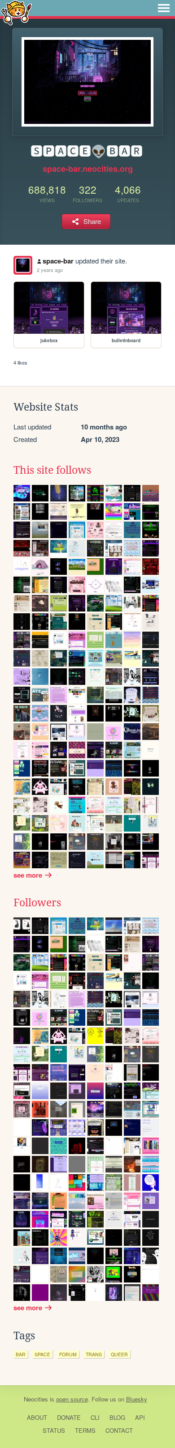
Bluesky (136, 1399)
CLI (95, 1417)
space (42, 1354)
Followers (37, 903)
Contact (119, 1430)
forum (68, 1354)
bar (21, 1354)
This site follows (52, 470)
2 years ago (50, 269)
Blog (117, 1417)
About (37, 1417)
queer (119, 1354)
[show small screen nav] (164, 8)
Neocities (36, 1399)
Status (54, 1430)
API (140, 1417)
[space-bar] (23, 265)
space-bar (58, 261)
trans (94, 1354)
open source (72, 1399)
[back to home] (16, 12)
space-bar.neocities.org (88, 168)
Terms (85, 1430)
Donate (69, 1417)
